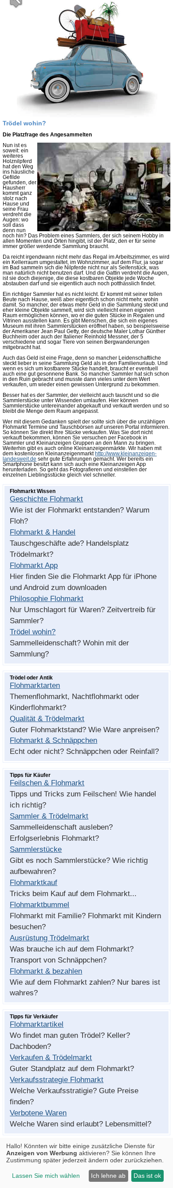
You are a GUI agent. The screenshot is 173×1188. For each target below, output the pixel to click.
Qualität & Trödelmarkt (47, 718)
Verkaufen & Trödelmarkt (51, 1057)
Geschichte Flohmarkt (46, 499)
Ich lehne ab (108, 1175)
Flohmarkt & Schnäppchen (53, 740)
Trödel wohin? (32, 632)
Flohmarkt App (34, 565)
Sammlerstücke (36, 849)
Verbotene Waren (38, 1113)
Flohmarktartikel (36, 1024)
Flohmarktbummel (39, 905)
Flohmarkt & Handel (42, 532)
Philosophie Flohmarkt (46, 598)
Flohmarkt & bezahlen (46, 971)
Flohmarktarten (35, 685)
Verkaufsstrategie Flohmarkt (56, 1079)
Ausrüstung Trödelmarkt (49, 938)
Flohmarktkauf (33, 882)
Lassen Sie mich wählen (46, 1175)
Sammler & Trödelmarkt (49, 816)
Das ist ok (147, 1175)
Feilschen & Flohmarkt (47, 783)
